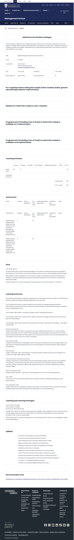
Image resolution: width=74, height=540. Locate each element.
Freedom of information (19, 532)
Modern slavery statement (57, 532)
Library (45, 496)
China (19, 1)
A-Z (55, 5)
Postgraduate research (36, 502)
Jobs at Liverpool (48, 493)
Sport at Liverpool (48, 498)
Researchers (24, 508)
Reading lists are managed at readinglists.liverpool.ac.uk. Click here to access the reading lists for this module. (37, 479)
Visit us (61, 517)
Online (29, 1)
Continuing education (35, 511)
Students (67, 5)
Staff (62, 5)
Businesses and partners (25, 504)
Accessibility (8, 532)
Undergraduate (36, 495)
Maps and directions (62, 513)
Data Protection (44, 532)
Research (23, 23)
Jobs (47, 5)
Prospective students (24, 500)
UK (15, 1)
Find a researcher (48, 500)
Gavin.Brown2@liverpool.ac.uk (26, 67)
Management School (15, 18)
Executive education (43, 23)
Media (22, 510)
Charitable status (23, 535)
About (6, 23)
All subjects (46, 509)
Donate (51, 5)
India (24, 1)
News (43, 5)
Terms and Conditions (11, 535)
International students (35, 515)
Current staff (25, 497)
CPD (33, 508)
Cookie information (33, 532)
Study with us (14, 23)
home (6, 28)
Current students (26, 495)
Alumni (58, 5)
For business (31, 23)
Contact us (63, 510)
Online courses (36, 505)
